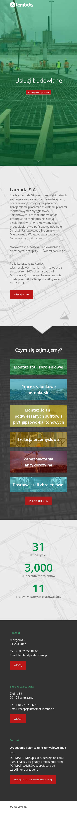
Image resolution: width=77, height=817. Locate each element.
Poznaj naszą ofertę (38, 92)
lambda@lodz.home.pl (32, 655)
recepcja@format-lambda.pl (36, 709)
